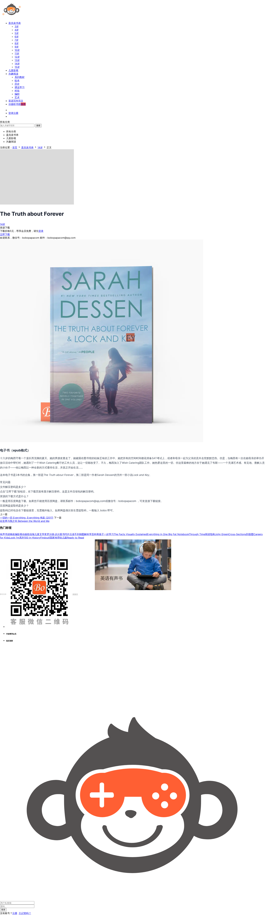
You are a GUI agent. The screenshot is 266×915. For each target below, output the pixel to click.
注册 (14, 913)
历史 (17, 83)
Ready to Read (75, 537)
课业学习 (19, 87)
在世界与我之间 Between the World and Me (24, 521)
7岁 (16, 39)
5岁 (17, 33)
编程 (17, 94)
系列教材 (19, 77)
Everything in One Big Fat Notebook (168, 534)
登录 (40, 230)
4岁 (17, 29)
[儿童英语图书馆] (11, 17)
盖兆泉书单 (14, 23)
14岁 (17, 63)
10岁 (17, 50)
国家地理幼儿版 (58, 537)
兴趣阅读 (13, 73)
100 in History (32, 537)
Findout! (45, 537)
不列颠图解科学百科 (85, 534)
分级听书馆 (17, 104)
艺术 (17, 97)
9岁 (17, 46)
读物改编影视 (14, 534)
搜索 (38, 125)
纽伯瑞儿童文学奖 (37, 534)
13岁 (17, 60)
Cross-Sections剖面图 (241, 534)
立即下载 (5, 234)
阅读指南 (210, 534)
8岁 (17, 43)
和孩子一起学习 (105, 534)
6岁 (17, 36)
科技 (17, 90)
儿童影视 (13, 70)
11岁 (17, 53)
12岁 (17, 56)
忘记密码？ (25, 913)
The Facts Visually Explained (130, 534)
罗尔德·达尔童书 (56, 534)
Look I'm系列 (16, 537)
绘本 (17, 80)
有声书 (3, 534)
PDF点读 (69, 534)
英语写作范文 (15, 100)
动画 (24, 534)
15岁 (17, 66)
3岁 (17, 26)
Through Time (197, 534)
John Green (221, 534)
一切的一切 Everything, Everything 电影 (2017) (26, 517)
